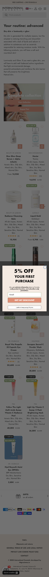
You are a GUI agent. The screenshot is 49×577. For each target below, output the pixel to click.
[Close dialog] (45, 267)
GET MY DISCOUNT (24, 300)
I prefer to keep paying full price (24, 307)
